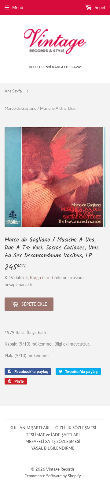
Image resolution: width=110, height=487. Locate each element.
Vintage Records (60, 469)
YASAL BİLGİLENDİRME (53, 448)
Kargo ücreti (41, 277)
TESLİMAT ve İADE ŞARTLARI (53, 434)
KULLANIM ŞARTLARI (29, 427)
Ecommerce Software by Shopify (52, 475)
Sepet (99, 7)
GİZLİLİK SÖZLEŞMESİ (75, 427)
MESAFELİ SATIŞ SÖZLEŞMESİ (52, 441)
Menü (17, 7)
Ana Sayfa (13, 91)
